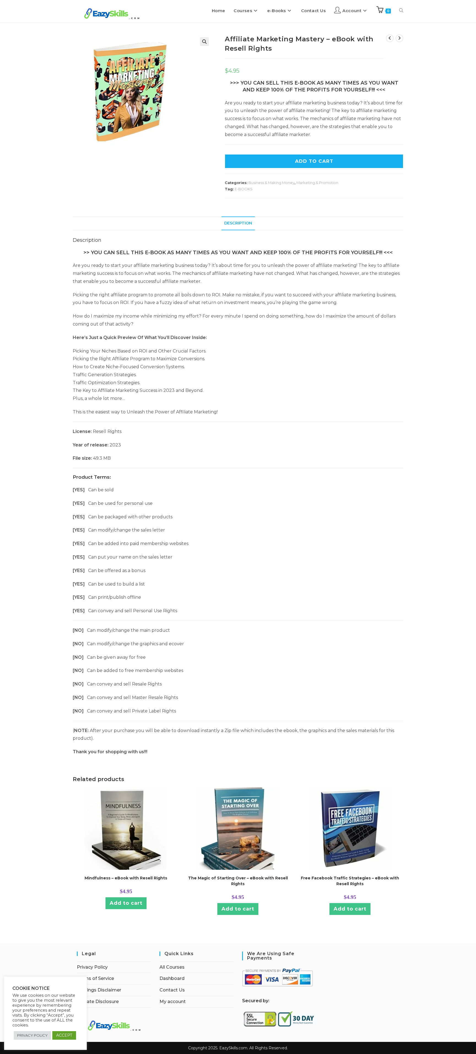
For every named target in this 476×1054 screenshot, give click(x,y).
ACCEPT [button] (64, 1035)
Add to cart (126, 903)
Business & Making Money (271, 182)
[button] (204, 41)
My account (172, 1001)
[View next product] (399, 38)
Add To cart (314, 161)
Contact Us (172, 990)
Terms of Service (95, 978)
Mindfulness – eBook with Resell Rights (126, 878)
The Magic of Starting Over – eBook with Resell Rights (238, 881)
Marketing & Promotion (317, 182)
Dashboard (172, 978)
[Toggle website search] (401, 11)
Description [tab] (238, 223)
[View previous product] (390, 38)
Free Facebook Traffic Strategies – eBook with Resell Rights (350, 881)
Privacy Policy (92, 967)
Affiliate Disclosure (98, 1001)
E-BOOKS (244, 189)
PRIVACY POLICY (32, 1035)
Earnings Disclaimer (99, 990)
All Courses (172, 967)
